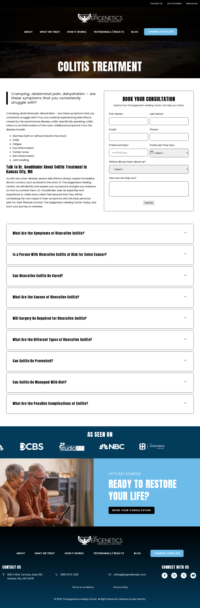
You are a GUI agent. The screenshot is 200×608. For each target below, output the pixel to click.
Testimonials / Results (108, 553)
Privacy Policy (120, 587)
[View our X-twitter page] (184, 575)
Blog (137, 553)
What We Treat (45, 553)
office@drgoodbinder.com (130, 574)
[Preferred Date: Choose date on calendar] (152, 152)
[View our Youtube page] (193, 575)
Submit (149, 203)
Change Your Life (167, 553)
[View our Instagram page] (174, 575)
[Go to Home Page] (100, 18)
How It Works (74, 553)
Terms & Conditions (83, 587)
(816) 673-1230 (69, 574)
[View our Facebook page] (165, 575)
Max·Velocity (138, 599)
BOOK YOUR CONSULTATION (131, 510)
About (20, 553)
